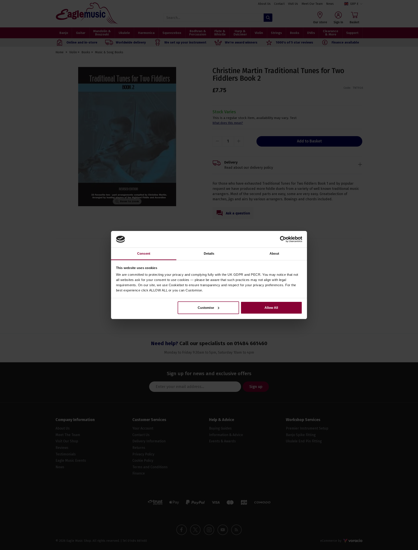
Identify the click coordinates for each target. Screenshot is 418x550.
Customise (206, 307)
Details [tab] (209, 253)
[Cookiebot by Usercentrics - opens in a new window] (283, 239)
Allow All (271, 307)
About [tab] (274, 253)
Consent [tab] (143, 253)
